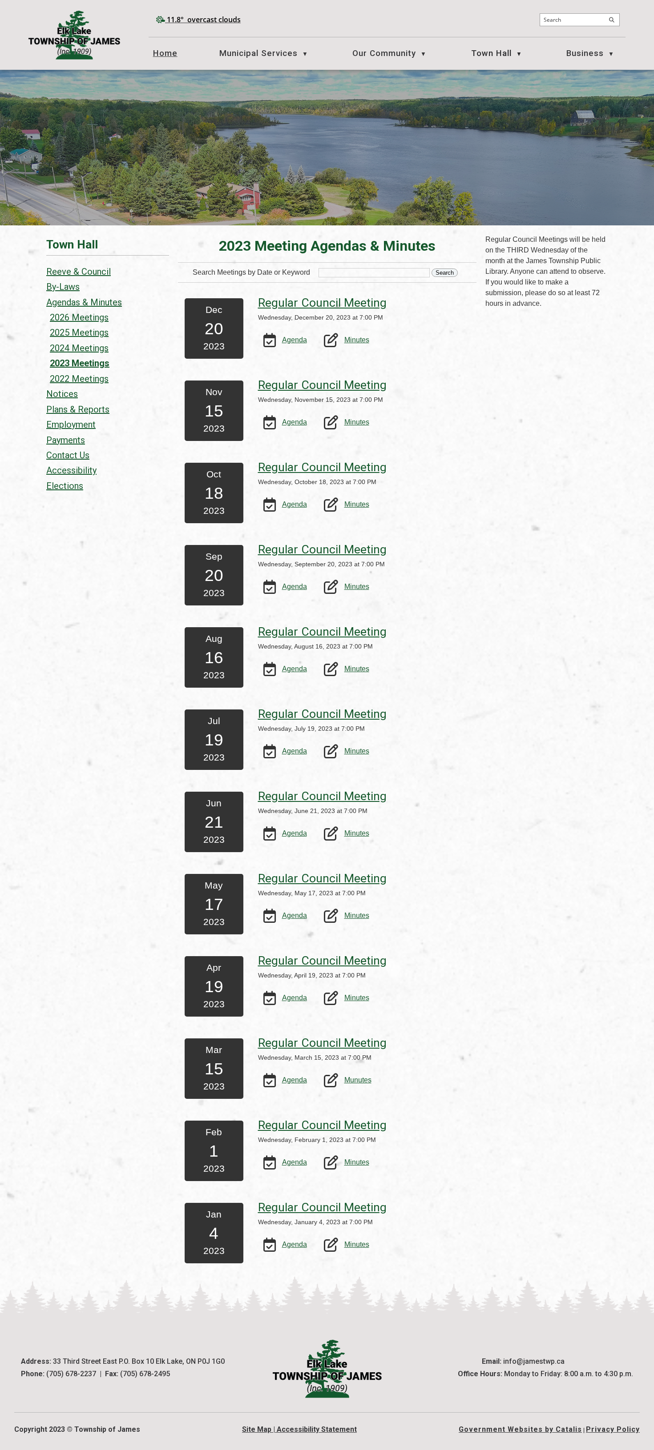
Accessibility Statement (317, 1429)
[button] (611, 20)
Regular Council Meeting (322, 303)
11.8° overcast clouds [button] (204, 19)
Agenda (294, 340)
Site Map (256, 1429)
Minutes (356, 340)
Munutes (357, 1080)
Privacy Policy (613, 1429)
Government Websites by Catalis (520, 1429)
